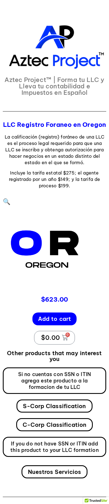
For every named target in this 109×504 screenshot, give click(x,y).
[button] (6, 201)
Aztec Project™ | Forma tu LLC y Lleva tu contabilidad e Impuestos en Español (54, 86)
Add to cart (54, 318)
